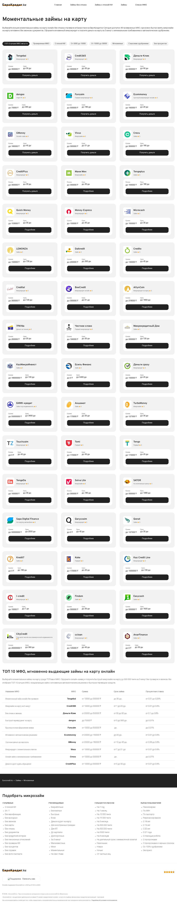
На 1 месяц (102, 811)
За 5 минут (56, 840)
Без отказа (10, 829)
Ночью (100, 850)
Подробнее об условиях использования (104, 900)
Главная (58, 5)
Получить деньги (30, 75)
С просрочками (150, 840)
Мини (53, 847)
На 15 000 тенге (104, 818)
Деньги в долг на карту (61, 822)
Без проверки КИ (12, 843)
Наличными (102, 843)
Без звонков (10, 822)
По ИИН (146, 811)
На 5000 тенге (103, 832)
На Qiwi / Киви (57, 854)
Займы (124, 5)
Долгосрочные (57, 836)
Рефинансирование (152, 818)
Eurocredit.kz (7, 780)
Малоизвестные (58, 843)
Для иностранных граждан (63, 825)
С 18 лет (146, 822)
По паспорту (148, 814)
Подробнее (88, 191)
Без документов (12, 832)
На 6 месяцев (103, 836)
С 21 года (147, 832)
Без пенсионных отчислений (17, 840)
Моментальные (57, 850)
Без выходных (11, 818)
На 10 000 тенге (104, 814)
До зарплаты (56, 832)
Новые (100, 847)
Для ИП (54, 829)
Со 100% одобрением (152, 847)
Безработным (57, 807)
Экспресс (147, 850)
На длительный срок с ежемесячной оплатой (117, 840)
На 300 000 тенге (104, 825)
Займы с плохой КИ (103, 5)
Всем (53, 818)
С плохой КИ (10, 807)
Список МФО (141, 5)
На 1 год (100, 807)
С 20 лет (146, 829)
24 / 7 (7, 811)
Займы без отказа (78, 5)
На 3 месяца (102, 822)
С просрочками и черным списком (158, 843)
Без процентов (11, 847)
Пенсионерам (149, 807)
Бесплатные (56, 811)
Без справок (10, 850)
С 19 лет (146, 825)
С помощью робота (151, 836)
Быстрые (55, 814)
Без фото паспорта (13, 854)
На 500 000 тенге (104, 829)
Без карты (9, 825)
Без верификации (13, 814)
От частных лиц (104, 854)
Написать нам (28, 879)
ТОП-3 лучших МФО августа (16, 43)
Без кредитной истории (15, 836)
